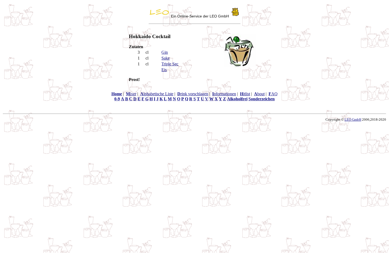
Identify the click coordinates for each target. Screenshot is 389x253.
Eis (164, 69)
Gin (164, 52)
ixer (131, 94)
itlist (245, 94)
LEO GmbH (353, 119)
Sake (165, 58)
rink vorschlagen (192, 94)
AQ (273, 94)
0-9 (117, 99)
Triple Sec (169, 64)
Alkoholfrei (237, 99)
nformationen (224, 94)
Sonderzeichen (261, 99)
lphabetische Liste (156, 94)
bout (259, 94)
